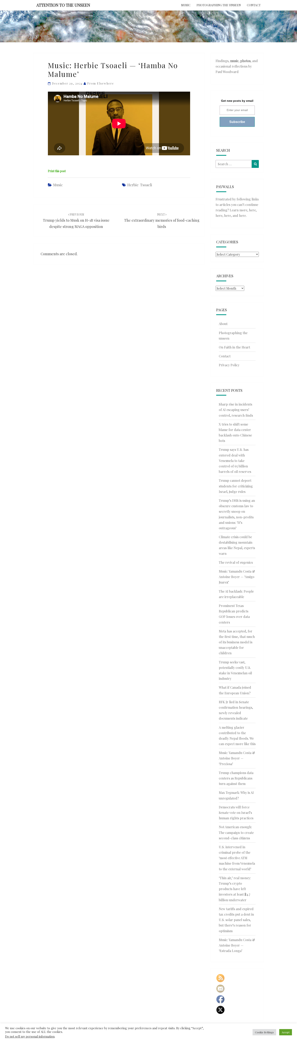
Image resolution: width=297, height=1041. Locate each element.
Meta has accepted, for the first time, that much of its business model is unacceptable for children (237, 642)
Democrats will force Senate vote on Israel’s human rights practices (236, 812)
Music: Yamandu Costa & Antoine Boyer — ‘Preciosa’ (237, 758)
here (252, 210)
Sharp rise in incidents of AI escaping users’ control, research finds (236, 409)
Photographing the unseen (219, 5)
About (223, 324)
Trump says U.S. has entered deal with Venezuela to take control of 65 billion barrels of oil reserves (235, 460)
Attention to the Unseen (63, 5)
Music (186, 5)
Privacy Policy (229, 365)
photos (245, 61)
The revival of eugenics (236, 562)
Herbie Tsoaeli (139, 184)
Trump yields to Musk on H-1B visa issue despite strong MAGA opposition (76, 221)
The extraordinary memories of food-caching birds (161, 221)
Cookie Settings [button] (264, 1032)
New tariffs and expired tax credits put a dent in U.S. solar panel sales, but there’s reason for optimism (236, 920)
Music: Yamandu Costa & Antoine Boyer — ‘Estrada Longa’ (237, 945)
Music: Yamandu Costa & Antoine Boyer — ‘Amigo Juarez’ (237, 576)
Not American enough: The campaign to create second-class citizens (236, 832)
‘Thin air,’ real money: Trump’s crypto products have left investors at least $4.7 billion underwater (235, 889)
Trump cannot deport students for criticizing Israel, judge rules (236, 485)
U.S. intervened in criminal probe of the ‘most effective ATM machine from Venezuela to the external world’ (237, 858)
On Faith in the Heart (234, 347)
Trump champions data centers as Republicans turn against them (236, 778)
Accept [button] (286, 1032)
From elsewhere (100, 83)
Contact (254, 5)
